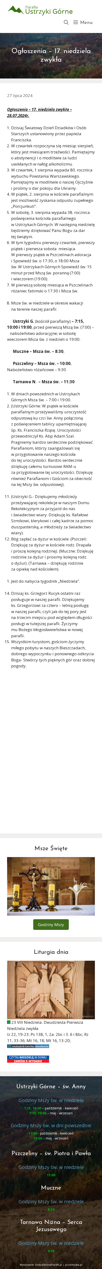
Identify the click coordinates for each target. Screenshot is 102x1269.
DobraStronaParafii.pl (48, 1264)
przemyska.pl (73, 1264)
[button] (66, 22)
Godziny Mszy (51, 924)
